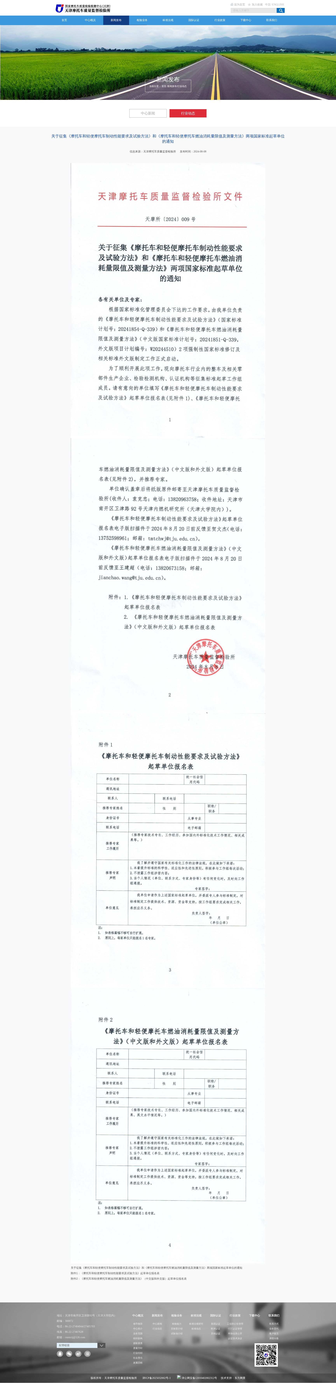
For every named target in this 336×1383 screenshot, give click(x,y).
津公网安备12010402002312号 (199, 1378)
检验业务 (142, 20)
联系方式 (274, 1323)
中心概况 (90, 20)
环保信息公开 (235, 1333)
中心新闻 (148, 113)
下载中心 (245, 20)
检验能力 (176, 1323)
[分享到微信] (69, 1354)
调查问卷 (274, 1338)
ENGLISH (278, 4)
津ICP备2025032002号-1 (156, 1378)
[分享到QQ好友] (60, 1354)
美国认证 (215, 1323)
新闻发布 (116, 20)
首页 (64, 20)
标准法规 (168, 20)
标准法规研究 (196, 1323)
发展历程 (138, 1362)
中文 (267, 4)
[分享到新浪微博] (78, 1354)
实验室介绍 (177, 1328)
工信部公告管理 (235, 1323)
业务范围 (138, 1333)
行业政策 (219, 20)
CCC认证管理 (235, 1328)
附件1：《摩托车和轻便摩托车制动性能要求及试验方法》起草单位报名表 (115, 1273)
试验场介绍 (177, 1333)
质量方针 (138, 1348)
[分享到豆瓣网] (87, 1354)
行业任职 (138, 1353)
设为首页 (239, 4)
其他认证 (215, 1333)
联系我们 (271, 20)
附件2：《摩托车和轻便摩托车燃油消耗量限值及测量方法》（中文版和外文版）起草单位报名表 (129, 1278)
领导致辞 (138, 1323)
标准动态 (196, 1328)
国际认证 (193, 20)
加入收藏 (257, 4)
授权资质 (138, 1343)
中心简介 (138, 1328)
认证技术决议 (235, 1338)
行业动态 (182, 86)
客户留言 (274, 1333)
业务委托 (274, 1328)
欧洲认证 (215, 1328)
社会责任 (138, 1358)
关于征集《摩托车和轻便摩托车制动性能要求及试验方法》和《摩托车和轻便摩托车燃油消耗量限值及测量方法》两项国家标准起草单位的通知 (156, 1267)
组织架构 (138, 1338)
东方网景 (239, 1378)
